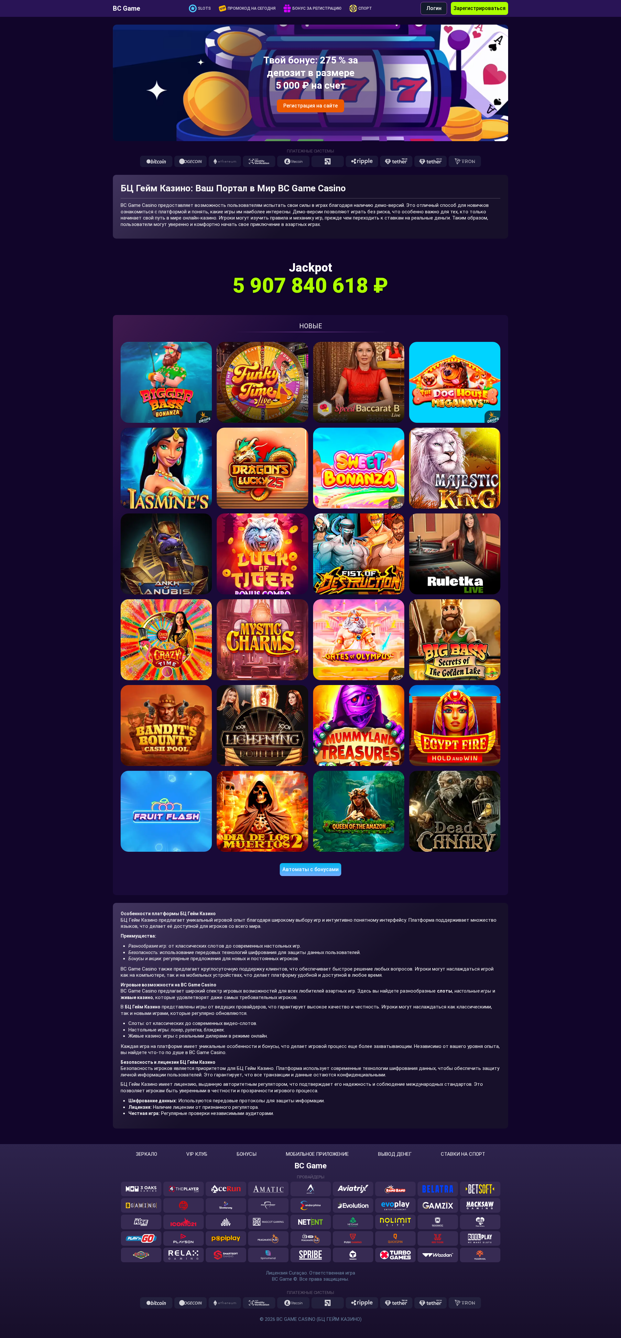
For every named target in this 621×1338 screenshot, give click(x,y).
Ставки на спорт (463, 1154)
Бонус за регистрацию (317, 8)
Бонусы (246, 1154)
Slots (204, 8)
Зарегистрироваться (479, 8)
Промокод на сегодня (252, 8)
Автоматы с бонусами (310, 869)
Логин (433, 8)
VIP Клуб (196, 1154)
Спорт (365, 8)
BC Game (126, 8)
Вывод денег (395, 1154)
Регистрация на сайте (310, 106)
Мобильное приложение (317, 1154)
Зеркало (146, 1154)
